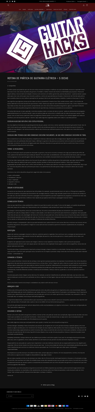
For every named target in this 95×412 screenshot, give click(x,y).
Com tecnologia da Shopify (27, 408)
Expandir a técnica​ (14, 257)
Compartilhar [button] (12, 85)
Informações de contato (78, 408)
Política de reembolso (38, 408)
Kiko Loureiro (18, 408)
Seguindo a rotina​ (14, 311)
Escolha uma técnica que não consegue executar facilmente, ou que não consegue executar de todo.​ (46, 135)
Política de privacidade (49, 408)
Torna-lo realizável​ (15, 149)
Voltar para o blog (48, 385)
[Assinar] (31, 396)
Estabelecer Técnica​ (15, 201)
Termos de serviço (59, 408)
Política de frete (68, 408)
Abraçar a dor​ (13, 286)
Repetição (11, 230)
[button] (8, 5)
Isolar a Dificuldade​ (15, 188)
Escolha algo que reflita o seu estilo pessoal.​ (25, 121)
